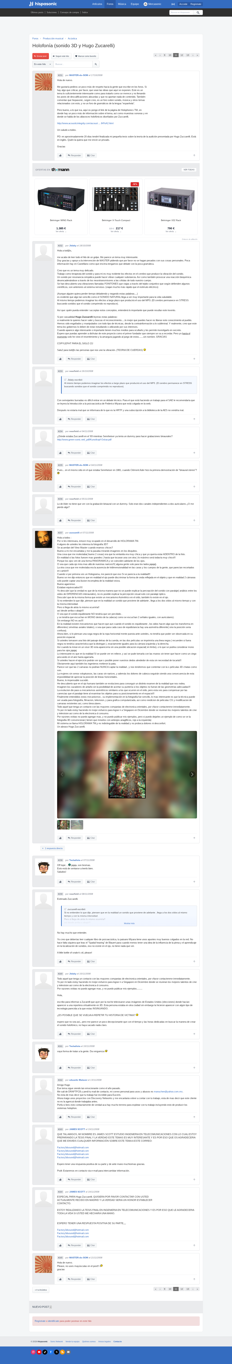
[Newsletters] (68, 1352)
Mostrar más (129, 923)
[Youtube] (39, 1352)
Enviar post (41, 56)
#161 (60, 1046)
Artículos (97, 4)
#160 (60, 974)
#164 (60, 1192)
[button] (192, 774)
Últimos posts (37, 12)
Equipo (135, 4)
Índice (85, 12)
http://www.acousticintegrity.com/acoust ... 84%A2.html (85, 123)
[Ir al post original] (65, 380)
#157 (60, 533)
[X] (56, 1352)
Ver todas (189, 170)
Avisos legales (104, 1341)
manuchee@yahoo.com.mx (168, 1091)
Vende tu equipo (72, 1341)
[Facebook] (50, 1352)
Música (122, 4)
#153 (60, 371)
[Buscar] (198, 12)
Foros (110, 4)
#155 (60, 465)
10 (170, 55)
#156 (60, 499)
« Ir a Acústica (41, 1290)
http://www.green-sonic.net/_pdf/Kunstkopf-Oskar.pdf (84, 439)
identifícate (53, 1321)
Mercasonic (154, 4)
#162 (60, 1080)
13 (188, 55)
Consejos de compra (69, 12)
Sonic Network (56, 1341)
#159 (60, 894)
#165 (60, 1258)
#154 (60, 431)
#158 (60, 860)
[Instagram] (33, 1352)
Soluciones (52, 12)
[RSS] (62, 1352)
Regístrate (195, 4)
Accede (183, 4)
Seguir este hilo (62, 56)
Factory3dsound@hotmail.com (73, 1147)
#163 (60, 1129)
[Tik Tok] (44, 1352)
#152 (60, 246)
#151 (60, 75)
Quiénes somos (89, 1341)
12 (182, 55)
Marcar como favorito (87, 56)
